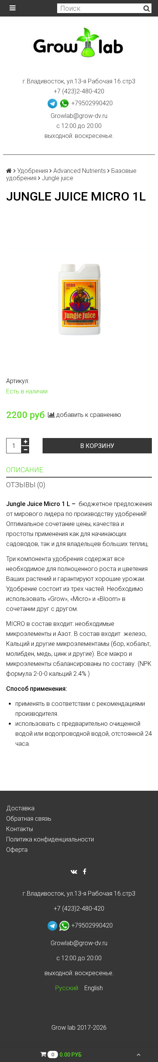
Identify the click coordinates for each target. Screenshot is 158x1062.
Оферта (17, 849)
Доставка (20, 808)
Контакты (19, 829)
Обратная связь (28, 818)
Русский (66, 988)
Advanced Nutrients (79, 170)
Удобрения (32, 170)
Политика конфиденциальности (50, 839)
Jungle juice (57, 178)
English (93, 988)
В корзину (97, 446)
